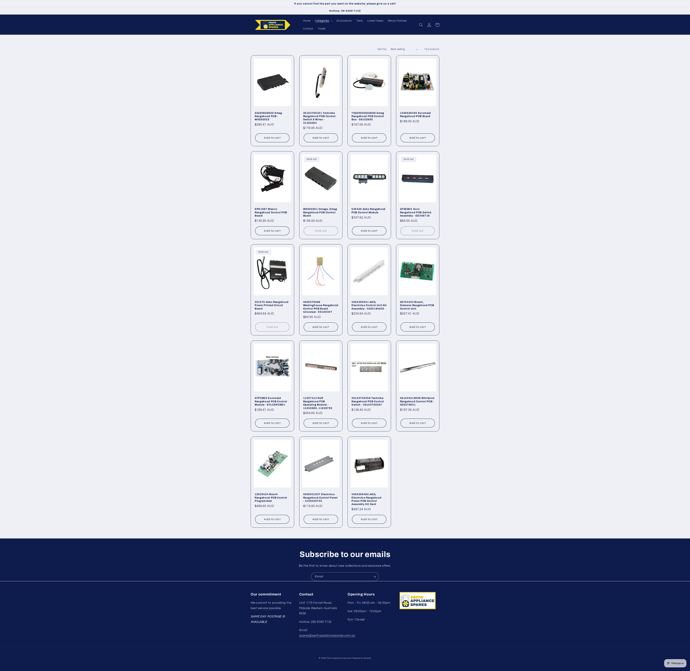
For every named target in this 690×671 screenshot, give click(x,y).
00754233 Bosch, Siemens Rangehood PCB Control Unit (417, 305)
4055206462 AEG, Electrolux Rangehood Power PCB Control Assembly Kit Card (366, 499)
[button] (323, 21)
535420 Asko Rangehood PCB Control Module (368, 211)
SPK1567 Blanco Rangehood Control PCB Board (271, 212)
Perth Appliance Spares (339, 658)
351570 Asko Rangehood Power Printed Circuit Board (272, 305)
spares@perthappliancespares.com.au (327, 635)
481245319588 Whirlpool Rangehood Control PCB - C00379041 (417, 401)
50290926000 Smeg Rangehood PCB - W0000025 (268, 116)
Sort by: (382, 49)
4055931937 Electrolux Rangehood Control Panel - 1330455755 (320, 497)
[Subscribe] (375, 576)
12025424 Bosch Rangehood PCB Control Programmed (271, 497)
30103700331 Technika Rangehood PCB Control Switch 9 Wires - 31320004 (319, 118)
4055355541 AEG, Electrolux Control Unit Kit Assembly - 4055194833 (369, 305)
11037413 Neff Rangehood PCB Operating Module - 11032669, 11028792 (317, 403)
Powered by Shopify (361, 658)
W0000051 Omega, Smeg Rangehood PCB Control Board (320, 212)
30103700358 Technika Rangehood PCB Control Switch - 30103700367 (367, 401)
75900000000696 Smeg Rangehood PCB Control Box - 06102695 (367, 116)
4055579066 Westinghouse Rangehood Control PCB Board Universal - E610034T (321, 307)
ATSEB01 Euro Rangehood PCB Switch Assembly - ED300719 (416, 212)
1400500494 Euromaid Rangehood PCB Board (415, 115)
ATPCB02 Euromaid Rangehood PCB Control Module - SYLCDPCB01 (271, 401)
